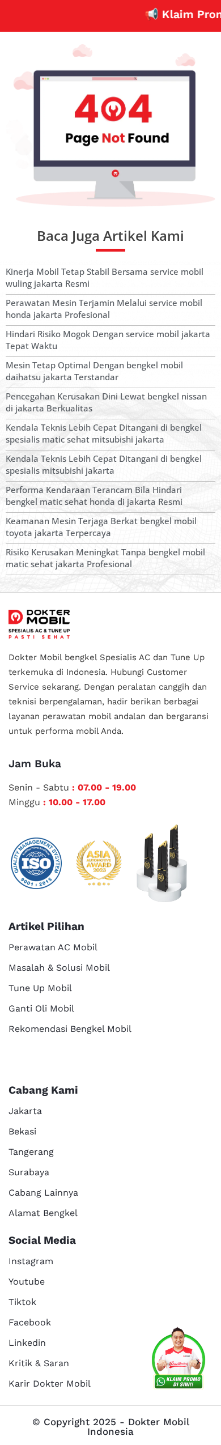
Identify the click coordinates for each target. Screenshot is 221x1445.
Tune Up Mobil (40, 988)
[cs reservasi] (178, 1360)
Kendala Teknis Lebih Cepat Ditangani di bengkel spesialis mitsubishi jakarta (104, 464)
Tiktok (22, 1302)
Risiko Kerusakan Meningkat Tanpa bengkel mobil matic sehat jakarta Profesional (105, 558)
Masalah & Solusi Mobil (59, 967)
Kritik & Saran (38, 1363)
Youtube (26, 1281)
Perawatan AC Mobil (52, 947)
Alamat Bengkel (43, 1213)
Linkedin (27, 1342)
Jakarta (25, 1111)
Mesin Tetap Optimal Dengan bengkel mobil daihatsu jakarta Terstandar (94, 370)
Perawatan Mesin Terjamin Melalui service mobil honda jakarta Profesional (104, 308)
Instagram (30, 1261)
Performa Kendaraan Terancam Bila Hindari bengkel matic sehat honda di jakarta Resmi (94, 495)
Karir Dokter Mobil (49, 1383)
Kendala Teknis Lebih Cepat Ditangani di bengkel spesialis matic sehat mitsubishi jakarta (104, 433)
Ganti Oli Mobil (41, 1008)
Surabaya (28, 1172)
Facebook (29, 1322)
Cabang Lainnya (43, 1192)
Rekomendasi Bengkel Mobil (69, 1028)
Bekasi (22, 1131)
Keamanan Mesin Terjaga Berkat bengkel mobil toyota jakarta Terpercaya (101, 526)
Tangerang (31, 1151)
